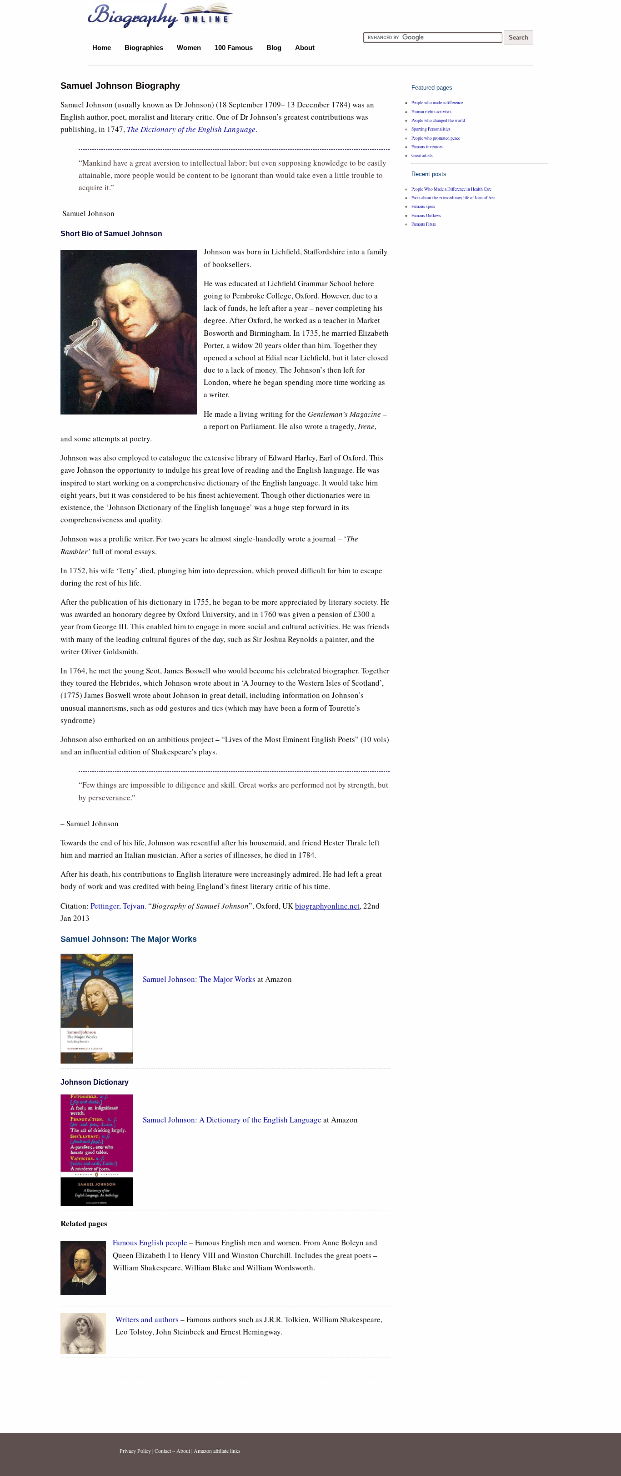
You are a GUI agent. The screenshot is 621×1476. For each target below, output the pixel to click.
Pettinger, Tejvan (117, 905)
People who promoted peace (435, 138)
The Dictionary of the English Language (191, 129)
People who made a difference (437, 103)
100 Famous (234, 47)
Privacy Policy (135, 1450)
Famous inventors (427, 147)
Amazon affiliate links (217, 1450)
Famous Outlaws (426, 215)
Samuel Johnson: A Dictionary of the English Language (232, 1119)
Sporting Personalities (431, 129)
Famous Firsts (423, 224)
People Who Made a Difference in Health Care (451, 189)
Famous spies (423, 206)
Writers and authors (147, 1319)
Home (101, 47)
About (305, 47)
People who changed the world (438, 120)
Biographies (144, 47)
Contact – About (172, 1450)
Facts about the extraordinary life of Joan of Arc (453, 198)
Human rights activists (431, 112)
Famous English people (150, 1242)
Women (189, 47)
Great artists (422, 155)
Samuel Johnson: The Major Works (200, 979)
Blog (273, 47)
